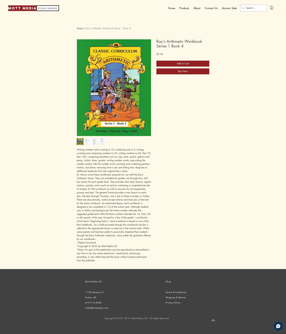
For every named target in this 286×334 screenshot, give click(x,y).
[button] (271, 8)
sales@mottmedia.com (97, 307)
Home (80, 28)
